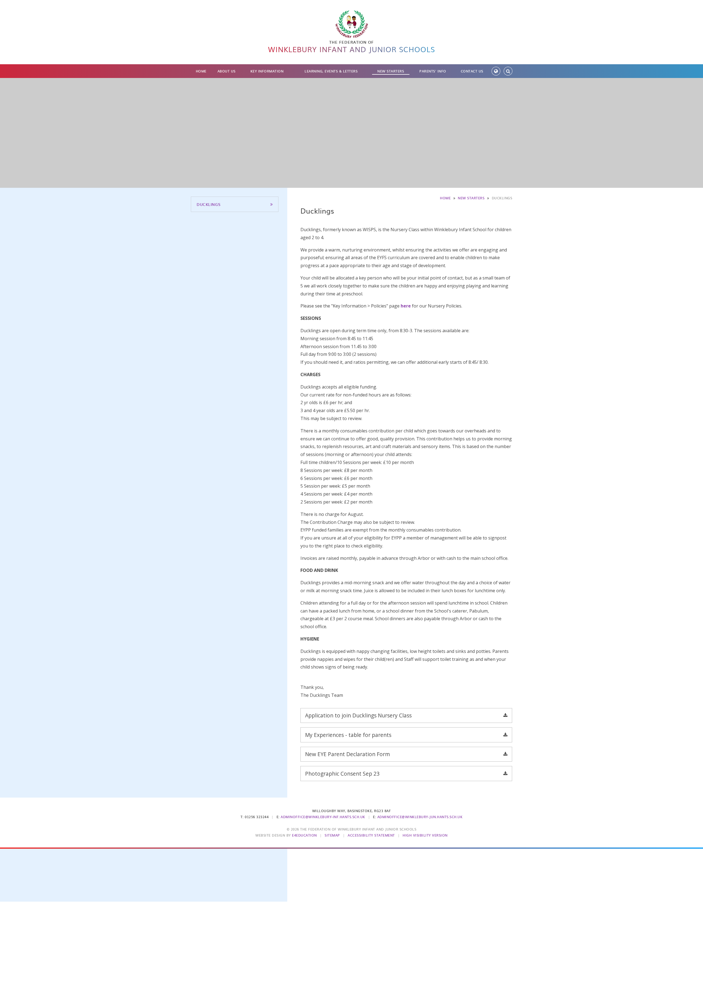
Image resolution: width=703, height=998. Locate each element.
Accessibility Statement (371, 835)
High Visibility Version (425, 835)
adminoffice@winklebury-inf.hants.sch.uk (323, 816)
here (406, 306)
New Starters (471, 197)
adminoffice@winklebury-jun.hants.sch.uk (420, 816)
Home (445, 197)
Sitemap (332, 835)
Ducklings (502, 197)
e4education (304, 835)
